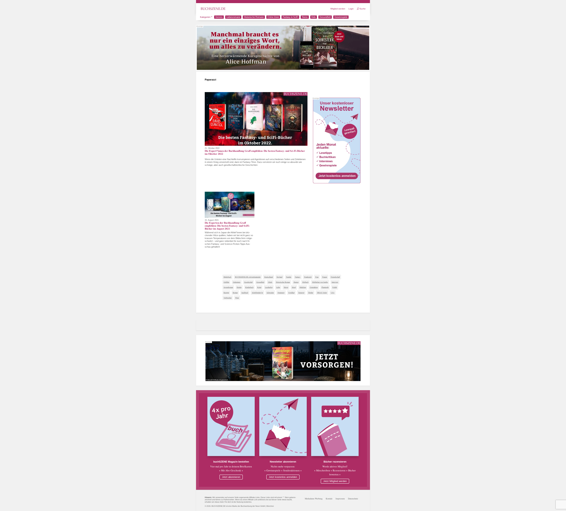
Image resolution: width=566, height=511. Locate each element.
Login (351, 9)
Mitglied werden (337, 9)
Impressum (340, 499)
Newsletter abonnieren (283, 461)
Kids (313, 17)
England (279, 277)
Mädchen (303, 287)
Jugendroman (228, 287)
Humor (296, 282)
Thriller (310, 292)
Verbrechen (228, 297)
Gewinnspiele (340, 17)
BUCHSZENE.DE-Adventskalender (248, 277)
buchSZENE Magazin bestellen (231, 461)
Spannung (281, 292)
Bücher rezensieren (335, 461)
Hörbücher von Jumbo (320, 282)
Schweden (270, 292)
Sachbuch (244, 292)
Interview (335, 282)
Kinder (239, 287)
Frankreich (308, 277)
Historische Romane (254, 17)
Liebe (278, 287)
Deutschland (268, 277)
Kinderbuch (249, 287)
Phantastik (325, 287)
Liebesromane (233, 17)
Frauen (324, 277)
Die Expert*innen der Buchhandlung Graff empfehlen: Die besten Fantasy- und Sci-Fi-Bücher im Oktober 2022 (255, 152)
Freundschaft (335, 277)
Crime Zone (273, 17)
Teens (305, 17)
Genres (219, 17)
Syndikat (291, 292)
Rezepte (226, 292)
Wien (237, 297)
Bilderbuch (227, 277)
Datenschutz (353, 499)
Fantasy (297, 277)
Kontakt (329, 499)
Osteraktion (314, 287)
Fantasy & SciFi (290, 17)
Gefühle (226, 282)
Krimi (259, 287)
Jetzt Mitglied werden (335, 481)
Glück (270, 282)
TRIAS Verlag (322, 292)
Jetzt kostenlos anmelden (283, 477)
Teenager (301, 292)
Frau (317, 277)
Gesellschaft (248, 282)
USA (332, 292)
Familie (288, 277)
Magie (286, 287)
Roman (235, 292)
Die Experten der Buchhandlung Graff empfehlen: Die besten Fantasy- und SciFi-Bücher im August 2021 (227, 226)
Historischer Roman (283, 282)
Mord (294, 287)
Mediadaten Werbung (314, 499)
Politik (334, 287)
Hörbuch (305, 282)
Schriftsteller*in (257, 292)
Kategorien (205, 17)
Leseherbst (269, 287)
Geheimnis (236, 282)
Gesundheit (325, 17)
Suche (363, 9)
